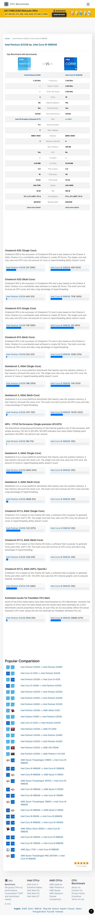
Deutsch (55, 909)
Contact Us (77, 890)
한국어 (30, 909)
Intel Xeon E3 (33, 890)
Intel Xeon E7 (33, 896)
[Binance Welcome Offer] (59, 10)
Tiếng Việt (47, 909)
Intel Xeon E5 (33, 893)
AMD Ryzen (54, 890)
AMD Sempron (56, 893)
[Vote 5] (87, 863)
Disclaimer (76, 896)
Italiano (79, 909)
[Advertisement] (47, 25)
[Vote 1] (75, 863)
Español (63, 909)
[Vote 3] (81, 863)
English (17, 909)
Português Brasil (39, 912)
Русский (50, 912)
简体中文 (38, 909)
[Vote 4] (84, 863)
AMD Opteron (55, 884)
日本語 (24, 909)
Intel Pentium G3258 (16, 44)
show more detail (34, 207)
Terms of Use (78, 899)
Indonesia (59, 912)
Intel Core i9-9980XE (45, 44)
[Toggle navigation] (88, 4)
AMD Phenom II (56, 887)
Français (71, 909)
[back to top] (91, 911)
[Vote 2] (78, 863)
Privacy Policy (78, 893)
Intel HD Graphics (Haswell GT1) (28, 119)
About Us (76, 887)
